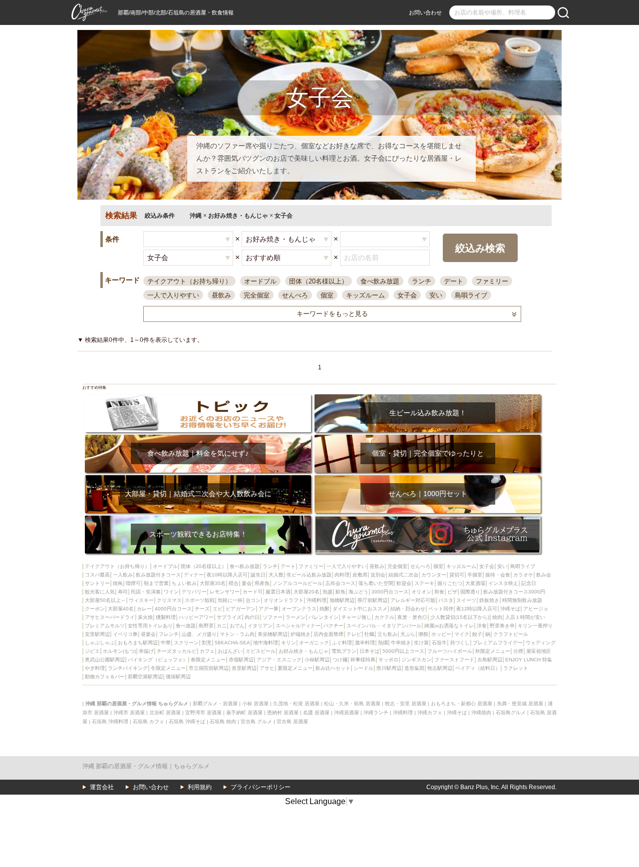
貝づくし (460, 642)
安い (435, 295)
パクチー (333, 625)
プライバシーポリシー (261, 787)
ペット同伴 (440, 608)
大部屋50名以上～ (105, 600)
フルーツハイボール (449, 651)
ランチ (421, 281)
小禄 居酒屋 (255, 703)
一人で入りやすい (173, 295)
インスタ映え (503, 583)
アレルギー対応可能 (412, 600)
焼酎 (324, 608)
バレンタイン (323, 617)
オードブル (260, 281)
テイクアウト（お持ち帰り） (189, 281)
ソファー (273, 617)
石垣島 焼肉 (223, 721)
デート (453, 281)
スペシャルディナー (298, 625)
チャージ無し (356, 617)
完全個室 (257, 295)
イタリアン (260, 625)
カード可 (253, 591)
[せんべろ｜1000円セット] (428, 478)
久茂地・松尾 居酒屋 (296, 703)
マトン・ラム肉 (237, 634)
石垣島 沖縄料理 (110, 721)
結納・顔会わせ (407, 608)
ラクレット (515, 668)
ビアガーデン (241, 608)
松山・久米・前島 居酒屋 (352, 703)
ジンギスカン (416, 659)
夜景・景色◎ (412, 617)
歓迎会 (403, 583)
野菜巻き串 (502, 625)
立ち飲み (387, 634)
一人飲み (123, 575)
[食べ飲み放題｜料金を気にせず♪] (198, 438)
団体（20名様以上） (318, 281)
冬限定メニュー (168, 668)
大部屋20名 (307, 591)
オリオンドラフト (284, 600)
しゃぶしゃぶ (100, 642)
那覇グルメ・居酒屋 (215, 703)
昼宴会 (148, 634)
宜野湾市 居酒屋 (203, 712)
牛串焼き (401, 642)
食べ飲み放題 (379, 281)
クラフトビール (510, 634)
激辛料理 (365, 642)
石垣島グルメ (511, 712)
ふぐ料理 (342, 642)
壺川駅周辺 (388, 668)
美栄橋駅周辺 (273, 634)
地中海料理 (265, 642)
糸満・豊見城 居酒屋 (520, 703)
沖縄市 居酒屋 (129, 712)
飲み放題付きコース (158, 575)
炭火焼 (145, 617)
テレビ (353, 634)
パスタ (445, 600)
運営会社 (102, 787)
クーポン (95, 608)
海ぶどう (358, 591)
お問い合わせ (425, 12)
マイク (461, 634)
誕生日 (258, 575)
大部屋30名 (213, 583)
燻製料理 (166, 617)
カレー (144, 608)
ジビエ (92, 651)
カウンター (433, 575)
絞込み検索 (480, 248)
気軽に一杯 (230, 600)
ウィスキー (141, 600)
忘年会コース (340, 583)
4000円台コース (173, 608)
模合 (234, 583)
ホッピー (441, 634)
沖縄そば (510, 608)
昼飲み (221, 295)
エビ (218, 608)
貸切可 (456, 575)
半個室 (474, 575)
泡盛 (327, 591)
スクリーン (186, 642)
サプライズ (229, 617)
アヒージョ (535, 608)
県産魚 (262, 583)
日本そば (369, 651)
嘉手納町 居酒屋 (244, 712)
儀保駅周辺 (178, 676)
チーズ (202, 608)
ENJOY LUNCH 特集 (528, 659)
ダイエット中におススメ (359, 608)
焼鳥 (118, 583)
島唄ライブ (471, 295)
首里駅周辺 (244, 668)
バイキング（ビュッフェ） (158, 659)
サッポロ (388, 659)
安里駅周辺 (97, 634)
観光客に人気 (100, 591)
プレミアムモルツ (105, 625)
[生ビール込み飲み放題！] (428, 397)
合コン (253, 600)
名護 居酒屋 (316, 712)
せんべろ (295, 295)
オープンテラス (299, 608)
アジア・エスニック (279, 659)
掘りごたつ (449, 583)
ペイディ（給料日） (477, 668)
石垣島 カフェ (148, 721)
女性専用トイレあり (150, 625)
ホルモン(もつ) (119, 651)
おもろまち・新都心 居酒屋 (461, 703)
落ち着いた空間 (375, 583)
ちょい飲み (184, 583)
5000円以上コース (403, 651)
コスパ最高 (97, 575)
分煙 (518, 651)
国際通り (470, 591)
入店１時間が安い (525, 617)
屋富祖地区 (538, 651)
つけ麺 (339, 659)
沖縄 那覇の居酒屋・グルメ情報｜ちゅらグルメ (146, 766)
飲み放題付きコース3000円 (514, 591)
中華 (166, 642)
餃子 (477, 634)
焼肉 (497, 617)
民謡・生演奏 (146, 591)
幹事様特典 (362, 659)
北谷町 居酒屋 (165, 712)
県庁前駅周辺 (372, 600)
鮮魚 (340, 591)
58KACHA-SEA (232, 642)
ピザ (452, 591)
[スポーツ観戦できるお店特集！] (198, 519)
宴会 (247, 583)
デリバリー (194, 591)
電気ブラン (343, 651)
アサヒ (267, 668)
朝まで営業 (156, 583)
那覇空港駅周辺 (145, 676)
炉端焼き (301, 634)
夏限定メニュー (295, 668)
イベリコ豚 (125, 634)
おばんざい (230, 651)
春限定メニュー (208, 659)
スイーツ (466, 600)
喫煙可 (133, 583)
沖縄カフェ (429, 712)
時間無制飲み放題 (522, 600)
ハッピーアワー (196, 617)
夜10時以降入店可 (227, 575)
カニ (222, 625)
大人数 (276, 575)
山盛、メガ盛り (199, 634)
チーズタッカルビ (177, 651)
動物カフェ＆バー (105, 676)
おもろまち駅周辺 (138, 642)
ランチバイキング (128, 668)
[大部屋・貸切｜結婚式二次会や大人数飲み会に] (198, 478)
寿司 (123, 591)
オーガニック (314, 642)
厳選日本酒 (278, 591)
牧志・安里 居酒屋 (405, 703)
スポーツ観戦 (200, 600)
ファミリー (492, 281)
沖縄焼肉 (481, 712)
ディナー (194, 575)
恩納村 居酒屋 (283, 712)
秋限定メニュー (492, 651)
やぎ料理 (95, 668)
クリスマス (169, 600)
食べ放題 (186, 625)
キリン (288, 642)
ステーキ (424, 583)
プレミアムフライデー (498, 642)
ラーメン (296, 617)
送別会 (377, 575)
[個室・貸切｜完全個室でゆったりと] (428, 438)
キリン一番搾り (535, 625)
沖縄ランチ (375, 712)
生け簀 (421, 642)
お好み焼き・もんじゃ (303, 651)
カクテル (384, 617)
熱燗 (383, 642)
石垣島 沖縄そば (187, 721)
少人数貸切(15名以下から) (459, 617)
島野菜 (206, 625)
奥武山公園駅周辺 (105, 659)
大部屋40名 (121, 608)
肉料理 (341, 575)
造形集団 (414, 668)
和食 (439, 591)
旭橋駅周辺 (341, 600)
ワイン (171, 591)
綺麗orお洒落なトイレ (449, 625)
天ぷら (407, 634)
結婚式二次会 (403, 575)
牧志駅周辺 (439, 668)
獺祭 (423, 634)
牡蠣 (369, 634)
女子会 (407, 295)
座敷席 (359, 575)
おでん (237, 625)
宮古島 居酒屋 (292, 721)
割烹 (207, 642)
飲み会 (543, 575)
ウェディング (541, 642)
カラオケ (523, 575)
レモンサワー (225, 591)
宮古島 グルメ (256, 721)
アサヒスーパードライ (110, 617)
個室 (326, 295)
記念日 (528, 583)
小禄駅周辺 (317, 659)
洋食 (482, 625)
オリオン (421, 591)
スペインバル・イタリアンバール (383, 625)
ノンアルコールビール (297, 583)
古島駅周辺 (489, 659)
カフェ (207, 651)
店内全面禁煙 (328, 634)
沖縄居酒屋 (346, 712)
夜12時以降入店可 (476, 608)
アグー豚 (269, 608)
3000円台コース (389, 591)
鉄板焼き (489, 600)
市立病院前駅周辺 (209, 668)
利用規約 (200, 787)
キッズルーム (365, 295)
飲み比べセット (333, 668)
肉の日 (252, 617)
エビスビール (261, 651)
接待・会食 (497, 575)
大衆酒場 (475, 583)
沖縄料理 (316, 600)
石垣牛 (439, 642)
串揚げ (146, 651)
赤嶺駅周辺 (241, 659)
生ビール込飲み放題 (309, 575)
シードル (363, 668)
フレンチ (169, 634)
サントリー (97, 583)
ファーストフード (454, 659)
